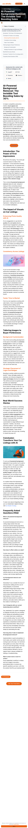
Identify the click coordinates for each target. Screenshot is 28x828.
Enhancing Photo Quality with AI (11, 37)
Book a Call (19, 3)
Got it (14, 826)
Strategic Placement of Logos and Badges (13, 49)
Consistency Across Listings (10, 40)
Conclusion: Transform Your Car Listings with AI (13, 54)
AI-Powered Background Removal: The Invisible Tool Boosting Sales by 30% (12, 30)
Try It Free (14, 145)
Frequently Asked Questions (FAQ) (10, 56)
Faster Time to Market (9, 42)
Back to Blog (7, 9)
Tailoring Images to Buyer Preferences (11, 44)
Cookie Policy (16, 824)
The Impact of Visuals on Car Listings (11, 35)
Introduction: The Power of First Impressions (12, 33)
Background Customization (10, 47)
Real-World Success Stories (9, 51)
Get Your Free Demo (14, 683)
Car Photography (5, 676)
